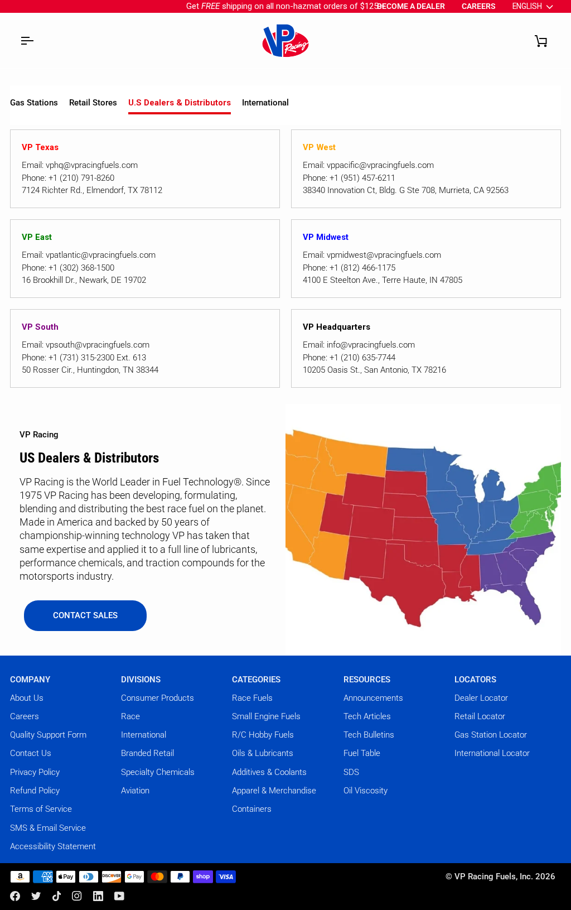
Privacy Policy (35, 772)
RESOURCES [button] (366, 680)
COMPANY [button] (30, 680)
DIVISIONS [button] (141, 680)
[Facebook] (15, 896)
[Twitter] (36, 896)
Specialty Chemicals (158, 772)
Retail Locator (479, 716)
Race (130, 716)
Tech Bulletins (368, 735)
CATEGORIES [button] (256, 680)
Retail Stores (93, 103)
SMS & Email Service (48, 828)
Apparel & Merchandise (274, 791)
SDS (351, 772)
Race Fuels (252, 698)
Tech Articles (367, 716)
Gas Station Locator (490, 735)
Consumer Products (157, 698)
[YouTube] (119, 896)
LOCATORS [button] (475, 680)
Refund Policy (35, 791)
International (265, 103)
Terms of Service (41, 809)
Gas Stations (34, 103)
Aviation (135, 791)
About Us (26, 698)
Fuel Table (361, 753)
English (527, 6)
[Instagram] (77, 896)
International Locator (492, 753)
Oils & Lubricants (262, 753)
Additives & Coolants (269, 772)
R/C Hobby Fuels (263, 735)
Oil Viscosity (365, 791)
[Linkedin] (98, 896)
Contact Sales (85, 615)
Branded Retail (147, 753)
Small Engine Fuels (266, 716)
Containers (252, 809)
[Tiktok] (56, 896)
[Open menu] (26, 41)
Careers (24, 716)
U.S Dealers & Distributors (179, 103)
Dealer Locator (481, 698)
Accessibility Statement (53, 846)
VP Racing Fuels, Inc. (493, 877)
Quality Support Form (48, 735)
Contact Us (30, 753)
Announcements (373, 698)
